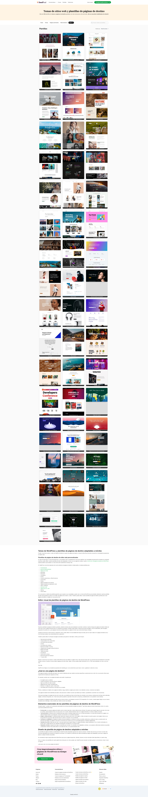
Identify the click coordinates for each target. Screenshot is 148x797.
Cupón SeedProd (61, 789)
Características (52, 2)
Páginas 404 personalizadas (60, 779)
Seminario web (43, 587)
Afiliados (37, 777)
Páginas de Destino (54, 22)
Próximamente (43, 567)
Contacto (37, 781)
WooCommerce (64, 22)
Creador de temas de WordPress (82, 774)
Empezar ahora (44, 758)
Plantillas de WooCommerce (60, 774)
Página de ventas (44, 570)
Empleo (37, 774)
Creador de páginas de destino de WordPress (64, 772)
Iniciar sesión (90, 2)
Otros (70, 22)
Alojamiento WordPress (103, 777)
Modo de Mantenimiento (45, 569)
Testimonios (70, 2)
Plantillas (64, 2)
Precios (59, 2)
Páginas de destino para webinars (82, 779)
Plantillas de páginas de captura (82, 775)
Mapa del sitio (54, 789)
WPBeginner (101, 783)
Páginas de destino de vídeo (81, 781)
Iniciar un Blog (102, 779)
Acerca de (38, 772)
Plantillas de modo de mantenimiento (62, 777)
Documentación (102, 774)
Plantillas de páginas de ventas (81, 777)
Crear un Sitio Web (102, 781)
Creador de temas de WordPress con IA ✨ (84, 772)
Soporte (100, 772)
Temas (46, 22)
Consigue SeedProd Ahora (102, 2)
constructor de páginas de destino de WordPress (98, 561)
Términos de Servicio (39, 789)
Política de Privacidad (47, 789)
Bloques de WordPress (80, 783)
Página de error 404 (44, 588)
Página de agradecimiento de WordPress (63, 781)
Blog (37, 779)
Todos (41, 22)
